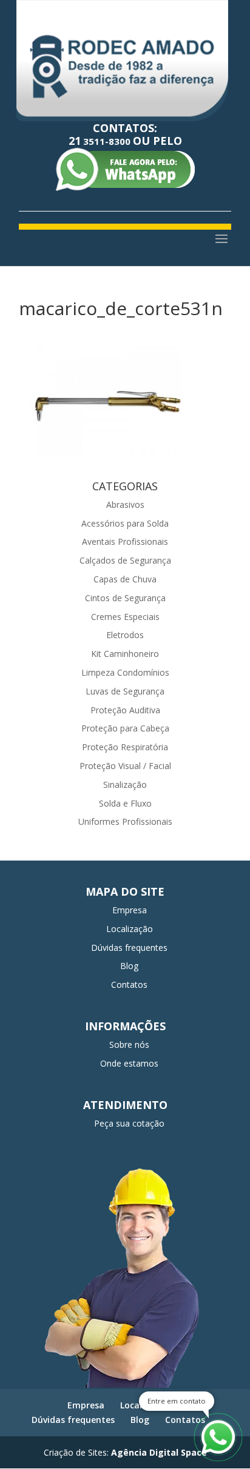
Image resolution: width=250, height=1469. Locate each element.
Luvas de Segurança (125, 691)
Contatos (129, 984)
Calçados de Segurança (125, 560)
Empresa (129, 910)
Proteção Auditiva (125, 710)
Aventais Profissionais (125, 541)
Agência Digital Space (159, 1452)
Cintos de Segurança (125, 598)
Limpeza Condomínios (125, 672)
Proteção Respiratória (125, 747)
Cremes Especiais (125, 616)
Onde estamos (129, 1063)
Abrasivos (125, 504)
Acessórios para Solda (125, 523)
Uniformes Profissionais (125, 821)
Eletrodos (125, 635)
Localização (129, 928)
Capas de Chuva (125, 579)
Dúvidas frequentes (129, 947)
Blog (129, 965)
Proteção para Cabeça (125, 728)
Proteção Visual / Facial (125, 765)
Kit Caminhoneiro (125, 653)
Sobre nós (129, 1044)
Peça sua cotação (129, 1123)
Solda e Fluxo (125, 803)
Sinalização (125, 784)
